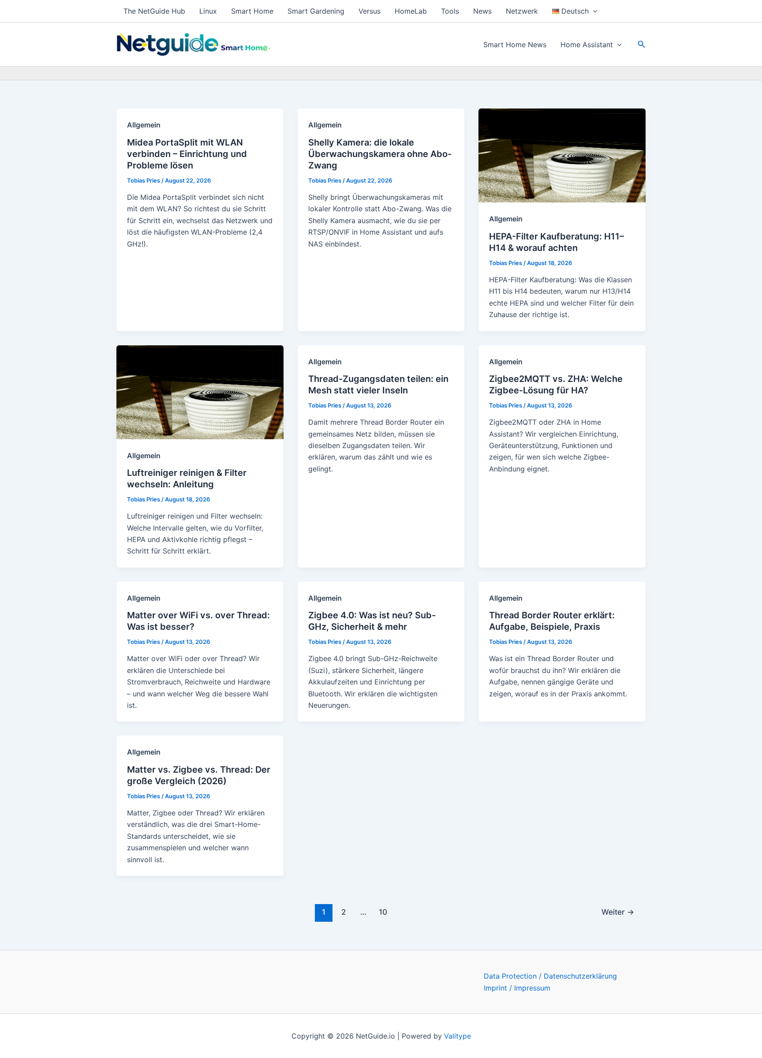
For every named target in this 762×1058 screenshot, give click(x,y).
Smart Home (252, 11)
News (482, 11)
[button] (593, 11)
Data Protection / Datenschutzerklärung (550, 976)
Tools (450, 11)
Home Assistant (586, 44)
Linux (208, 11)
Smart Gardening (316, 11)
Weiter (617, 911)
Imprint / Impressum (517, 987)
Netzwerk (522, 11)
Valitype (457, 1036)
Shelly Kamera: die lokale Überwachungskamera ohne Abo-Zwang (380, 154)
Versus (370, 11)
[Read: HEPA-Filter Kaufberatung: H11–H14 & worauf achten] (562, 154)
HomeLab (411, 11)
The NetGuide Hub (154, 11)
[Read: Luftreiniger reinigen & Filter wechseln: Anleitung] (200, 391)
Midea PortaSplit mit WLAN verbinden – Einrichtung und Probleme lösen (187, 154)
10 (383, 911)
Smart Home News (514, 44)
